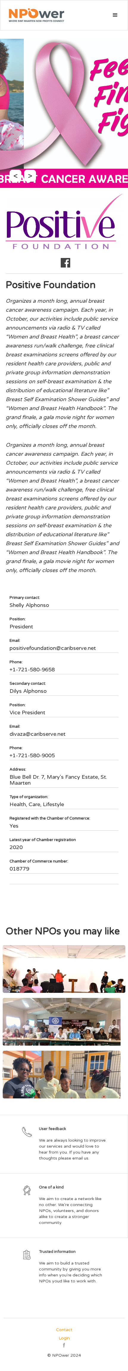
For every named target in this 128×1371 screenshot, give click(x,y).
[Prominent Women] (64, 969)
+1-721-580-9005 (32, 755)
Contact (64, 1329)
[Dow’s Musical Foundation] (64, 1074)
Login (64, 1338)
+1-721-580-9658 (32, 670)
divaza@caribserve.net (37, 734)
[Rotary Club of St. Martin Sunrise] (64, 1022)
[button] (115, 15)
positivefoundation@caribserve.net (53, 648)
